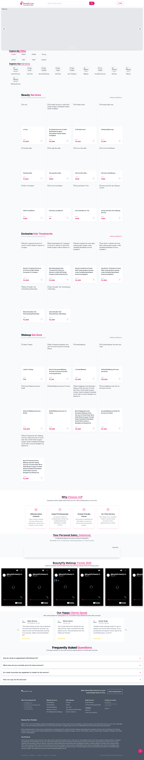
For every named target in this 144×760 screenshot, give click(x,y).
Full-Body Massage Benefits (93, 705)
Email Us (107, 708)
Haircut (68, 705)
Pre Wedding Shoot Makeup (54, 712)
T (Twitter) (39, 755)
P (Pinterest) (46, 755)
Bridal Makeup (51, 705)
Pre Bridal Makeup (52, 707)
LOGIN (120, 3)
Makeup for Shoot (52, 709)
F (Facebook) (24, 755)
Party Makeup (50, 702)
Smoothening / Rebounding (73, 709)
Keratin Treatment (71, 712)
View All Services (115, 97)
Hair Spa (68, 702)
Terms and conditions (91, 712)
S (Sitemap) (53, 755)
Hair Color (69, 707)
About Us (87, 710)
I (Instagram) (32, 755)
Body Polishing (89, 702)
